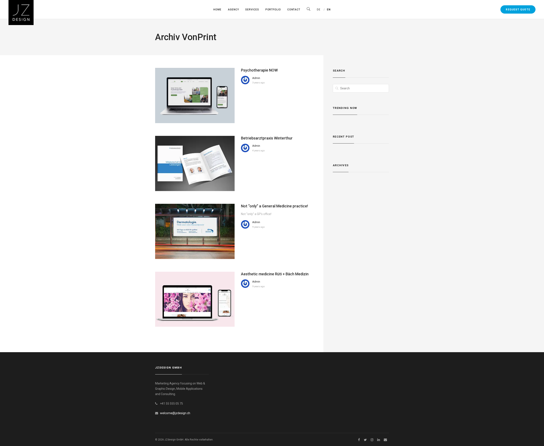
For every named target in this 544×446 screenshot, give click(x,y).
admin (256, 78)
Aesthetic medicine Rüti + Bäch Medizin (275, 274)
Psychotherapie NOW (259, 70)
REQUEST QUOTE (518, 9)
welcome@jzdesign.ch (175, 413)
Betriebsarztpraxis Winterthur (267, 138)
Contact (293, 9)
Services (252, 9)
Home (217, 9)
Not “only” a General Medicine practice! (274, 206)
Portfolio (273, 9)
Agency (233, 9)
